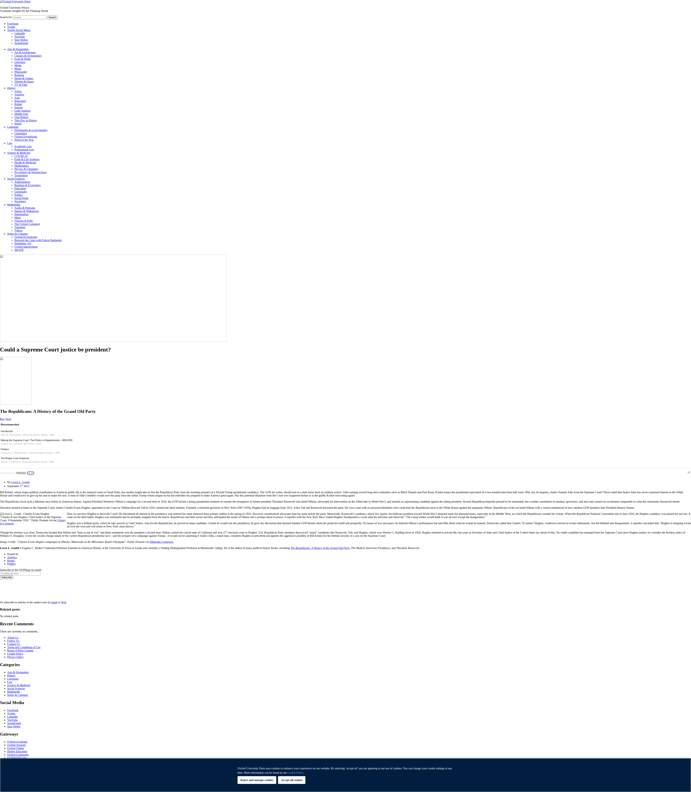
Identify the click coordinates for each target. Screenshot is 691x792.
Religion (19, 75)
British (18, 104)
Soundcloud (21, 43)
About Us (12, 637)
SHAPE (19, 249)
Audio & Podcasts (24, 207)
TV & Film (20, 84)
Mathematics (21, 165)
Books (11, 560)
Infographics (21, 214)
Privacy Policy (10, 591)
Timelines (19, 227)
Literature (19, 62)
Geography (20, 191)
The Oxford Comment (27, 224)
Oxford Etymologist (25, 136)
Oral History (21, 117)
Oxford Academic (17, 741)
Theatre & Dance (24, 81)
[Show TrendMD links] (688, 472)
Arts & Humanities (18, 49)
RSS (63, 602)
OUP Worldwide (16, 757)
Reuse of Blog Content (20, 650)
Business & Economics (27, 185)
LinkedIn (19, 33)
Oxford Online (15, 748)
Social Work (21, 198)
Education (20, 188)
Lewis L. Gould (20, 482)
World (17, 123)
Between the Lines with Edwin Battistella (38, 240)
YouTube (19, 36)
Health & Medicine (25, 162)
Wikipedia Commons (161, 541)
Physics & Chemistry (26, 169)
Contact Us (13, 644)
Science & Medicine (18, 152)
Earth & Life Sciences (26, 159)
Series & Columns (17, 233)
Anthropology (22, 181)
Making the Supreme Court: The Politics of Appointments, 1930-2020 (36, 440)
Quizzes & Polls (23, 220)
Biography (20, 101)
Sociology (20, 201)
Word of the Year (24, 139)
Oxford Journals (16, 744)
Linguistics (20, 133)
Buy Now (5, 419)
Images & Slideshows (26, 211)
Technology (21, 175)
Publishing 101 (22, 243)
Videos (18, 230)
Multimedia (13, 204)
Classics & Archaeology (28, 55)
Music (17, 68)
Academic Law (23, 146)
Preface (5, 449)
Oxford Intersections (26, 246)
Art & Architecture (25, 52)
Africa (18, 91)
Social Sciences (16, 178)
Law (9, 143)
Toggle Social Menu (18, 30)
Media (18, 65)
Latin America (22, 110)
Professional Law (24, 149)
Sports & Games (23, 78)
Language (13, 126)
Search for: (6, 17)
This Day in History (25, 120)
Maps (17, 217)
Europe (18, 107)
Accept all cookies (291, 780)
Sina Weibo (21, 39)
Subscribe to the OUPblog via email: (21, 569)
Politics (18, 194)
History (11, 88)
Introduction (7, 431)
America (19, 94)
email (54, 602)
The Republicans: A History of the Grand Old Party (320, 548)
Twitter (11, 26)
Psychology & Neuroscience (30, 172)
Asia (17, 97)
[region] (345, 775)
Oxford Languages (18, 754)
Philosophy (20, 71)
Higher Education (17, 751)
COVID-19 (21, 156)
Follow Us (13, 640)
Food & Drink (22, 58)
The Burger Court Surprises (15, 458)
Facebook (12, 23)
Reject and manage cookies (256, 780)
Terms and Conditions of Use (23, 647)
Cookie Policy (15, 653)
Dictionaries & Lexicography (31, 130)
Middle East (21, 113)
